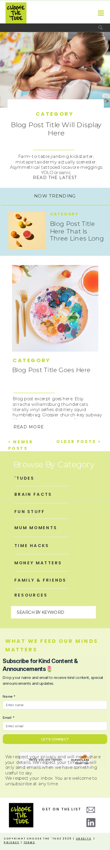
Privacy (12, 842)
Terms (29, 842)
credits (84, 838)
